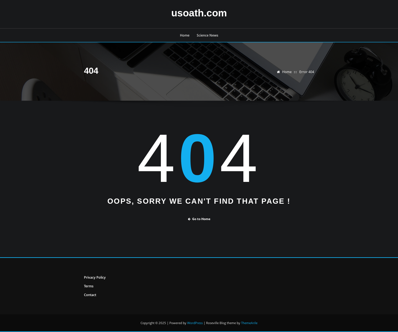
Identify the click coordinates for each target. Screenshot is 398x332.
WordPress (195, 323)
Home (184, 35)
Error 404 (306, 72)
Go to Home (201, 219)
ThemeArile (249, 323)
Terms (88, 286)
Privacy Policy (95, 277)
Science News (207, 35)
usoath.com (199, 12)
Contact (90, 295)
